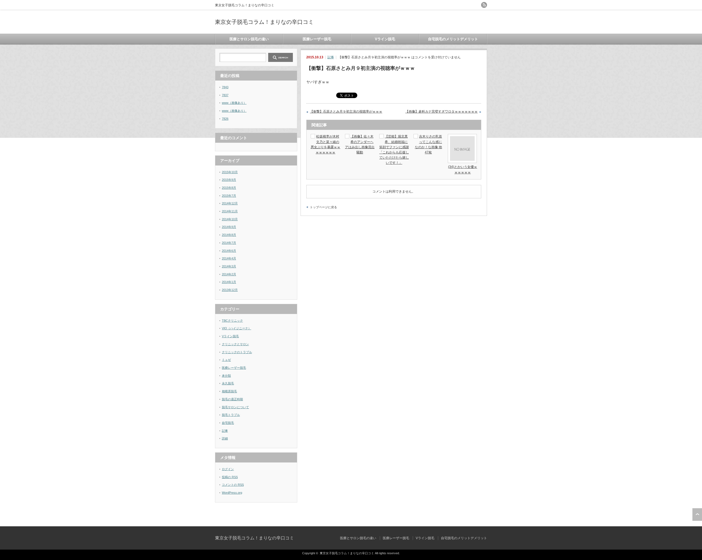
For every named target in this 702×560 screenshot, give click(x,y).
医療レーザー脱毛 (317, 39)
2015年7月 (229, 195)
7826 (225, 118)
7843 (225, 87)
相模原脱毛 (229, 391)
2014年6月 (229, 250)
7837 (225, 95)
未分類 (226, 375)
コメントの (233, 484)
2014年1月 (229, 282)
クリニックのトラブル (237, 352)
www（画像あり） (234, 102)
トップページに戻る (323, 207)
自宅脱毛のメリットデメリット (453, 39)
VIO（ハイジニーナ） (236, 328)
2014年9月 (229, 226)
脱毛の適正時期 (232, 399)
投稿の (230, 477)
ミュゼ (226, 359)
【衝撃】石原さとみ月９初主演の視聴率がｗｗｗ (346, 111)
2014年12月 (230, 203)
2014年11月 (230, 211)
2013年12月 (230, 290)
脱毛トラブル (231, 414)
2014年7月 (229, 242)
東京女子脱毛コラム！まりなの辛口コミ (264, 22)
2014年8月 (229, 234)
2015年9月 (229, 179)
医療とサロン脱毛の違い (249, 39)
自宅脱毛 (228, 422)
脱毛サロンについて (235, 407)
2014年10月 (230, 219)
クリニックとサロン (235, 344)
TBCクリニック (232, 320)
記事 (330, 57)
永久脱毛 (228, 383)
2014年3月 (229, 266)
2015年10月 (230, 172)
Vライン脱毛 (385, 39)
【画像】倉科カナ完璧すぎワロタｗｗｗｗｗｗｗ (441, 111)
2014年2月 (229, 274)
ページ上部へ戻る (697, 514)
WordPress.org (232, 492)
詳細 (225, 438)
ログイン (228, 469)
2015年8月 (229, 187)
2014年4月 (229, 258)
